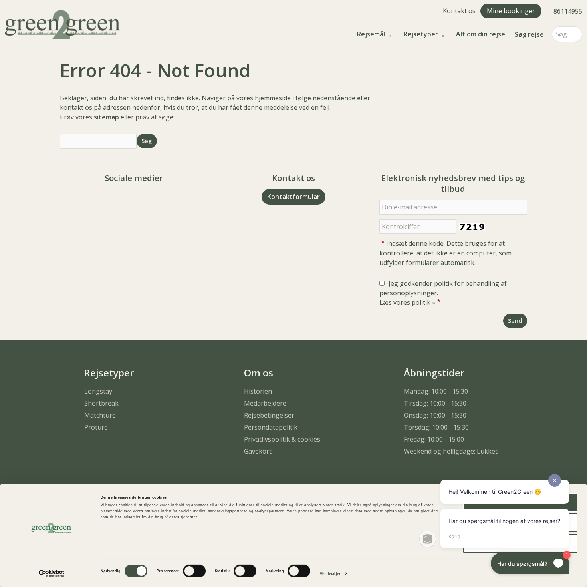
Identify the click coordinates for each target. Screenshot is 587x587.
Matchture (100, 415)
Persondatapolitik (270, 427)
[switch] (194, 571)
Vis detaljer (330, 574)
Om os (258, 372)
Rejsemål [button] (371, 34)
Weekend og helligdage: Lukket (451, 451)
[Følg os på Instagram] (142, 200)
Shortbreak (101, 403)
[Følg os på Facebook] (126, 200)
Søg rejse (529, 34)
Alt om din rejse (480, 34)
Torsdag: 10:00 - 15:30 (436, 427)
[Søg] (576, 34)
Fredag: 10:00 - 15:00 (434, 439)
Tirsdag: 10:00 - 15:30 (435, 403)
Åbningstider (434, 372)
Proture (96, 427)
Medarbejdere (265, 403)
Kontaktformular (293, 196)
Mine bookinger (511, 10)
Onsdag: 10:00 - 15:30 (435, 415)
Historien (258, 391)
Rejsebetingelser (269, 415)
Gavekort (258, 451)
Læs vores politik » (407, 302)
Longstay (98, 391)
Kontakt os (459, 10)
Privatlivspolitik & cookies (282, 439)
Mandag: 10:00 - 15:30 (436, 391)
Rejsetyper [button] (420, 34)
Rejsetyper (109, 372)
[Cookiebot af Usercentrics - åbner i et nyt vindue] (52, 573)
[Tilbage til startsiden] (62, 23)
